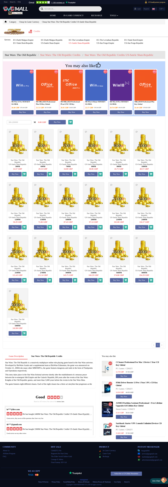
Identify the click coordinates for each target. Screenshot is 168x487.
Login (138, 9)
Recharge (96, 15)
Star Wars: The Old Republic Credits (46, 356)
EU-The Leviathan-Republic (108, 40)
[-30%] (107, 409)
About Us (12, 2)
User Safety (117, 482)
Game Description (16, 356)
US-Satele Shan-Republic (79, 43)
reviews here (60, 401)
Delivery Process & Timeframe (102, 482)
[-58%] (107, 429)
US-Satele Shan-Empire (50, 43)
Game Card (107, 453)
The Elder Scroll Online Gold (61, 456)
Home (6, 2)
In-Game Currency (73, 15)
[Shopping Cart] (70, 122)
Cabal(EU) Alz (56, 451)
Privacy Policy (56, 482)
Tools (113, 15)
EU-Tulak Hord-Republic (23, 43)
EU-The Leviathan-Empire (79, 40)
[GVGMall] (16, 8)
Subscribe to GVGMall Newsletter (126, 474)
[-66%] (107, 368)
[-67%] (107, 389)
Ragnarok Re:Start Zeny (59, 453)
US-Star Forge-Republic (133, 43)
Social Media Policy (69, 482)
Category (12, 22)
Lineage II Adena (57, 459)
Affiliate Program (9, 453)
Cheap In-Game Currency (29, 22)
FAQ (19, 2)
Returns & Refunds (84, 482)
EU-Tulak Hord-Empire (133, 40)
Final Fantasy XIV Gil (59, 462)
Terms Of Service (43, 482)
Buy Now (22, 112)
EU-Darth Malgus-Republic (52, 40)
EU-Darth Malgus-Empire (23, 40)
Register (146, 9)
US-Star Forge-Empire (105, 43)
